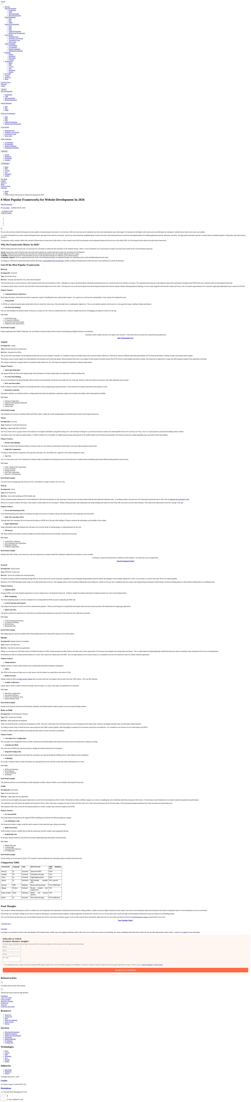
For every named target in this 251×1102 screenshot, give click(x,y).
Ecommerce (12, 10)
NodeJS (7, 1060)
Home (7, 191)
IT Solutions (8, 1041)
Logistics (11, 59)
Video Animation (10, 44)
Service (4, 89)
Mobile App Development (17, 33)
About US (8, 1015)
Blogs (2, 184)
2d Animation (13, 45)
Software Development (12, 24)
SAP (10, 26)
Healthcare (12, 56)
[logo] (3, 1)
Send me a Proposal (7, 1001)
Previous (4, 924)
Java (10, 68)
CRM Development (15, 31)
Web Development (10, 8)
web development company (139, 917)
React (10, 63)
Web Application (14, 14)
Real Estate (12, 58)
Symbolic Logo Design (16, 38)
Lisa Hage (6, 208)
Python (7, 1061)
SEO (10, 19)
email (185, 932)
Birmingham (6, 1088)
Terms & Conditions (147, 965)
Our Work (4, 179)
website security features (25, 679)
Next (9, 924)
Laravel (11, 67)
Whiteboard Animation (16, 51)
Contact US (8, 1016)
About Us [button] (8, 77)
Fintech (11, 54)
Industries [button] (8, 52)
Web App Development (12, 1032)
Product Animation (14, 49)
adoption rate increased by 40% (179, 499)
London (4, 1080)
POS (10, 29)
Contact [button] (7, 75)
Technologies (5, 163)
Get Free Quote (5, 82)
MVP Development (15, 15)
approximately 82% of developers (53, 261)
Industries (4, 151)
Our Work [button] (8, 74)
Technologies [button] (9, 61)
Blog (6, 193)
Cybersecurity (9, 1042)
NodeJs (11, 72)
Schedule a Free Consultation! (125, 970)
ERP (10, 28)
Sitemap (7, 1024)
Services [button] (7, 7)
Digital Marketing (10, 17)
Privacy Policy (159, 965)
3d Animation (13, 47)
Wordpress (12, 70)
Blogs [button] (6, 79)
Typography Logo (14, 40)
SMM (10, 22)
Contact (3, 181)
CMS (10, 12)
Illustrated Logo (13, 37)
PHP (10, 65)
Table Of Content (6, 213)
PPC (10, 21)
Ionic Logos (12, 42)
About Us (4, 183)
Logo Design (9, 35)
